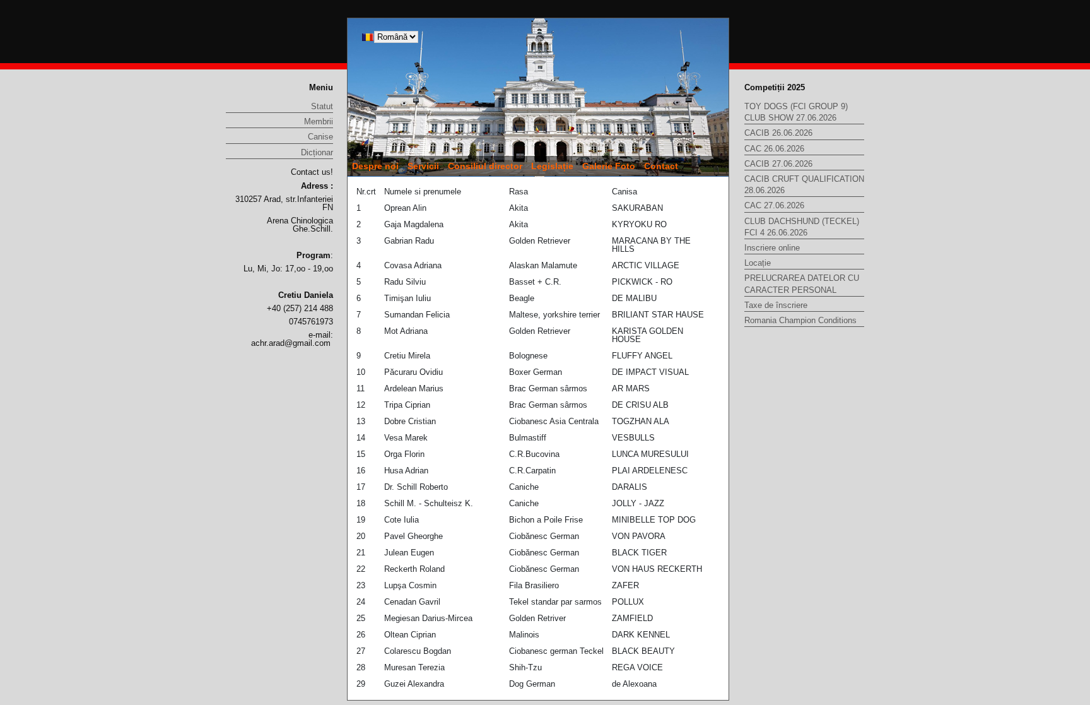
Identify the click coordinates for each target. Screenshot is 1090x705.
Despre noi (375, 166)
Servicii (423, 166)
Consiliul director (485, 166)
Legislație (552, 166)
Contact (661, 166)
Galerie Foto (608, 166)
